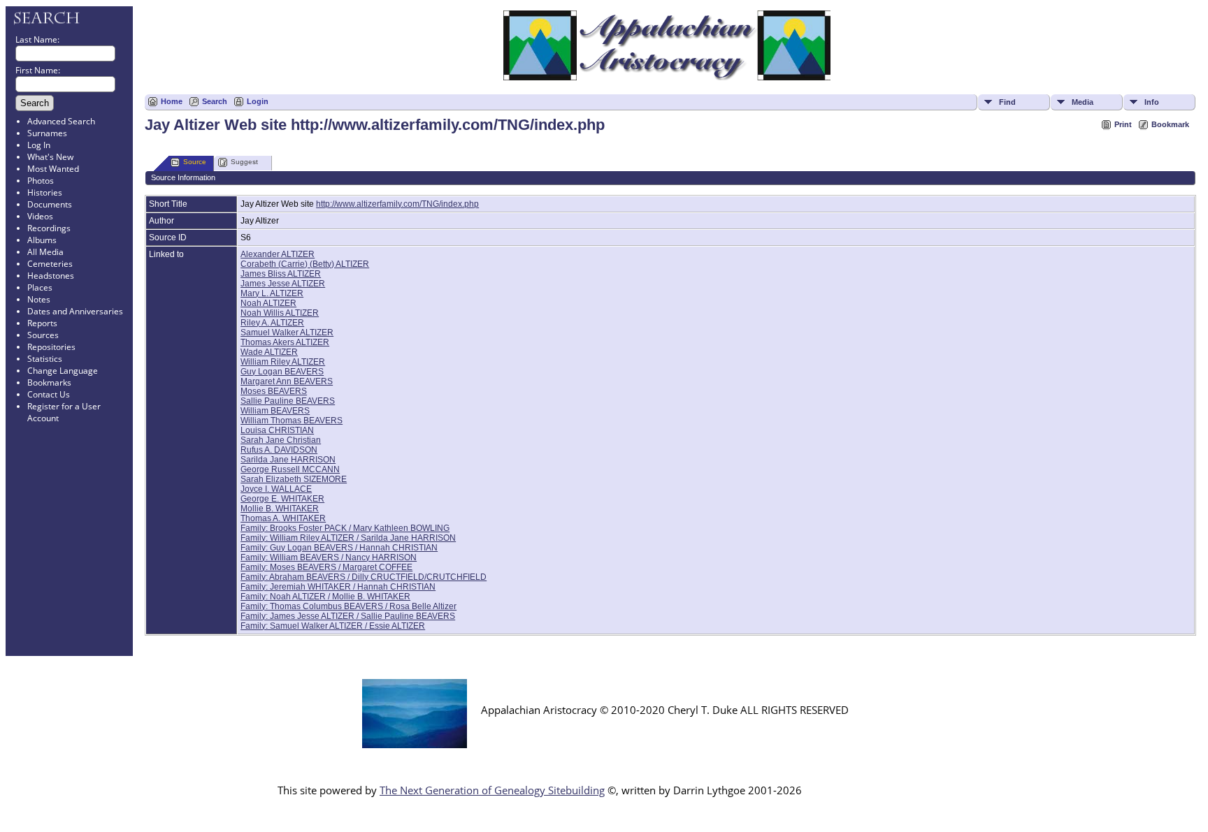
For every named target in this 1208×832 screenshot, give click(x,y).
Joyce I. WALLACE (276, 489)
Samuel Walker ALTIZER (286, 332)
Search (214, 101)
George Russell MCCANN (290, 469)
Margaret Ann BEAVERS (286, 381)
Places (39, 287)
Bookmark (1170, 124)
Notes (38, 299)
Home (171, 101)
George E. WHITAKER (282, 499)
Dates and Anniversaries (75, 311)
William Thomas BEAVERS (291, 420)
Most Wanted (53, 169)
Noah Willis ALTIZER (279, 313)
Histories (44, 192)
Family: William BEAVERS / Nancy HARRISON (328, 557)
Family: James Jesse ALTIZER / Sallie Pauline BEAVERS (347, 616)
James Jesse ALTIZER (282, 284)
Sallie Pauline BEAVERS (287, 401)
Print (1123, 124)
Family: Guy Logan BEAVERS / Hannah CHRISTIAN (339, 548)
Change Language (62, 371)
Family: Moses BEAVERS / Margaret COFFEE (326, 567)
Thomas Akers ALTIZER (284, 342)
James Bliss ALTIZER (280, 274)
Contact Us (48, 394)
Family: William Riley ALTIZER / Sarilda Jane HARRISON (348, 538)
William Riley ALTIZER (282, 362)
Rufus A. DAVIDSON (278, 450)
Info (1151, 102)
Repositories (51, 347)
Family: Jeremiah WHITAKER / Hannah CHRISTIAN (338, 587)
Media (1082, 102)
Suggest (244, 162)
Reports (42, 323)
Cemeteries (50, 264)
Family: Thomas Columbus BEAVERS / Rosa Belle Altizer (348, 606)
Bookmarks (49, 382)
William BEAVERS (275, 411)
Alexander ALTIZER (277, 254)
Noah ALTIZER (268, 303)
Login (257, 101)
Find (1007, 102)
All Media (45, 252)
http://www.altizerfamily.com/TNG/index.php (397, 204)
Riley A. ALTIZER (272, 323)
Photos (40, 181)
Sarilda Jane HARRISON (288, 460)
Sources (43, 335)
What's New (50, 157)
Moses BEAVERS (273, 391)
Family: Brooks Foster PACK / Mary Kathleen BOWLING (345, 528)
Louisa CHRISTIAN (277, 430)
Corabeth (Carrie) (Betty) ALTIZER (304, 264)
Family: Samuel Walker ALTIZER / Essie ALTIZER (332, 626)
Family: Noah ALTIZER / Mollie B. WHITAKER (325, 596)
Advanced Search (61, 121)
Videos (40, 216)
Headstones (50, 276)
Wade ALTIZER (269, 352)
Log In (38, 145)
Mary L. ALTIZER (271, 293)
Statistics (44, 359)
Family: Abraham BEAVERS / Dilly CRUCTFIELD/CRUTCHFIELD (363, 577)
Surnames (47, 133)
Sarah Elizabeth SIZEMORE (293, 479)
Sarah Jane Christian (280, 440)
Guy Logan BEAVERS (282, 372)
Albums (42, 240)
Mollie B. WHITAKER (279, 508)
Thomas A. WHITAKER (283, 518)
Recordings (49, 228)
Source (194, 162)
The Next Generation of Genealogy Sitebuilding (492, 790)
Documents (49, 204)
